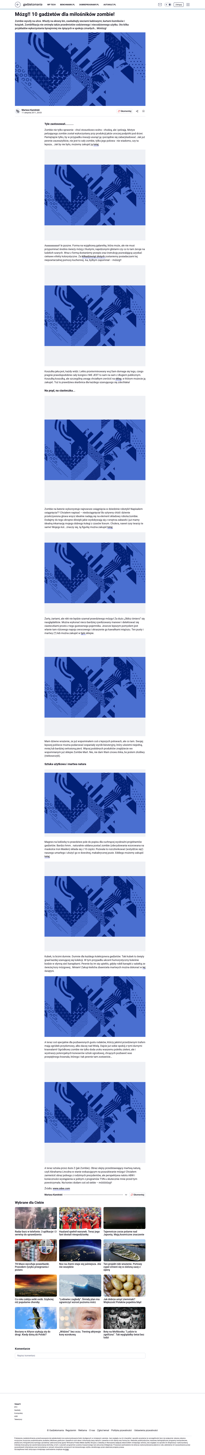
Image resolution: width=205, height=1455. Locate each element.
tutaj (96, 144)
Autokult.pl (109, 4)
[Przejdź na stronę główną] (18, 6)
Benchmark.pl (67, 4)
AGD (16, 1416)
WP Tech (51, 4)
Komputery (18, 1413)
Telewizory (18, 1419)
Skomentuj (126, 111)
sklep (118, 378)
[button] (167, 4)
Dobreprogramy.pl (89, 4)
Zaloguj (178, 4)
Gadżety (17, 1410)
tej (144, 967)
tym (83, 633)
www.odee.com (61, 1188)
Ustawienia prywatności (145, 1430)
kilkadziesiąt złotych (93, 256)
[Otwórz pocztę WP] (160, 4)
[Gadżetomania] (35, 4)
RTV (15, 1407)
